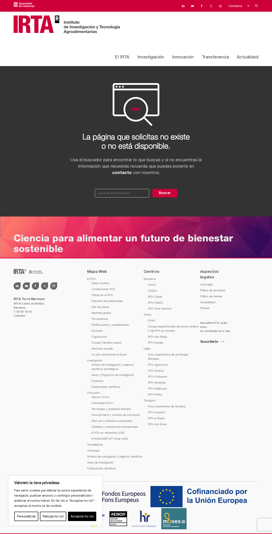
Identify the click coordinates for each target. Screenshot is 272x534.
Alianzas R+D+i (100, 397)
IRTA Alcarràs (156, 370)
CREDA (152, 290)
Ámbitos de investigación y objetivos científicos (114, 456)
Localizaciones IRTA (103, 289)
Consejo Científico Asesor (106, 342)
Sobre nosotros (100, 283)
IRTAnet (205, 308)
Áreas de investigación (100, 462)
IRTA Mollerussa (157, 388)
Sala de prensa (100, 307)
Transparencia (99, 318)
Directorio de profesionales (107, 301)
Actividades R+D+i (102, 403)
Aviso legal (206, 284)
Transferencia (215, 56)
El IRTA (122, 56)
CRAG (152, 284)
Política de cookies (211, 296)
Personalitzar (26, 516)
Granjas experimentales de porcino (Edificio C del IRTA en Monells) (173, 328)
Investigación (150, 56)
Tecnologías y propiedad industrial (111, 409)
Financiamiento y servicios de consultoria (115, 414)
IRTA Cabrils (155, 296)
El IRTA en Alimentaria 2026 (107, 432)
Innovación (183, 56)
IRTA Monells (155, 342)
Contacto (235, 6)
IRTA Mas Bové (157, 424)
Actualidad (247, 56)
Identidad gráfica (101, 312)
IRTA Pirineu (155, 394)
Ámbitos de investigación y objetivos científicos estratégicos (112, 367)
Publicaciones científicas (105, 386)
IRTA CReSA (155, 302)
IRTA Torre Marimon (159, 308)
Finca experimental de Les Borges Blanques (168, 356)
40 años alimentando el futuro (109, 354)
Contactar (19, 315)
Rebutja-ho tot (53, 516)
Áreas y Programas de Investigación (112, 375)
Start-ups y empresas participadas (111, 420)
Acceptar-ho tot (82, 516)
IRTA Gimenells (157, 382)
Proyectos (97, 380)
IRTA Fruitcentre (157, 376)
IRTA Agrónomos (158, 364)
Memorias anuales (102, 348)
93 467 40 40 (23, 311)
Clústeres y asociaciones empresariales (114, 426)
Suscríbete (209, 341)
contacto (122, 173)
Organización (99, 336)
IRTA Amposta (156, 412)
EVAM (151, 320)
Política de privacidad (212, 290)
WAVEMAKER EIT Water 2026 (109, 438)
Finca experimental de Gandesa (167, 406)
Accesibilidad (207, 302)
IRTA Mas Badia (157, 336)
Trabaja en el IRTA (102, 295)
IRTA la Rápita (156, 418)
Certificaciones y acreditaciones (110, 324)
